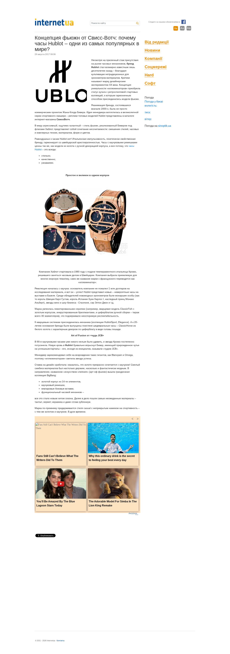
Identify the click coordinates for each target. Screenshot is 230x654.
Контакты (60, 641)
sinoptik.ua (164, 125)
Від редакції (157, 42)
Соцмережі (156, 66)
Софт (150, 83)
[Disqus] (87, 583)
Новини (152, 50)
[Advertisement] (115, 9)
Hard (149, 75)
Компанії (153, 58)
